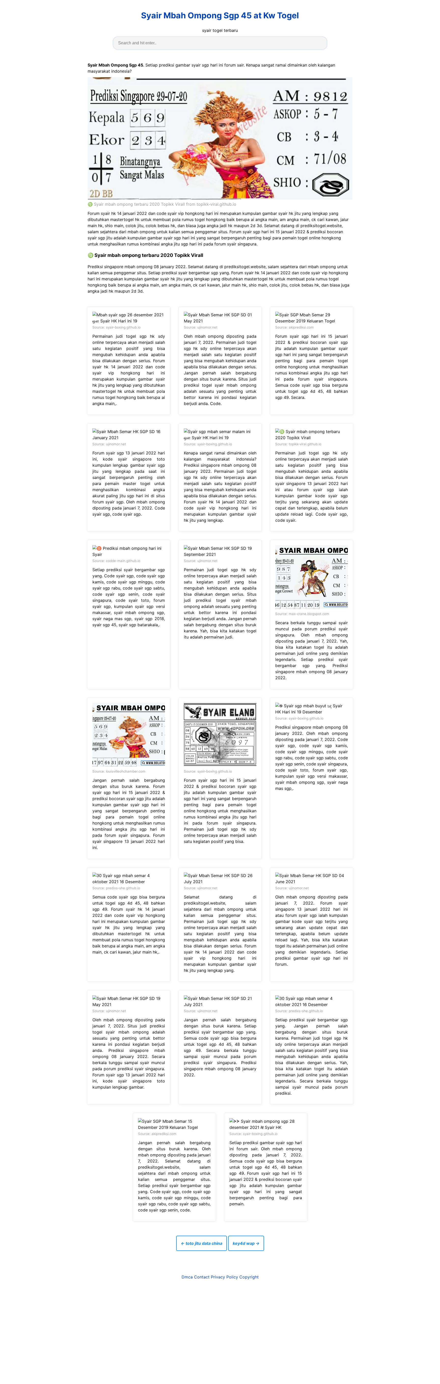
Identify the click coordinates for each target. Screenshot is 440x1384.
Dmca (187, 1276)
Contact (202, 1276)
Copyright (249, 1276)
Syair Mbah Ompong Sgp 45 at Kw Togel (220, 15)
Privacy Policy (224, 1276)
